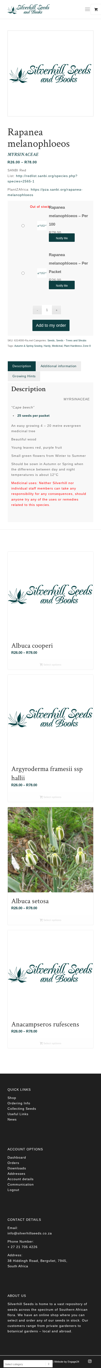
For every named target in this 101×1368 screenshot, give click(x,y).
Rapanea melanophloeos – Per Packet (68, 263)
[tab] (22, 366)
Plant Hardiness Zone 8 (77, 345)
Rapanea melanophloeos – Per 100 (68, 216)
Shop (12, 1098)
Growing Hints (24, 376)
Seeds (51, 340)
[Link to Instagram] (89, 1362)
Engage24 (73, 1361)
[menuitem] (89, 9)
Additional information (59, 366)
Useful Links (18, 1114)
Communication (21, 1184)
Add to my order (51, 325)
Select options (52, 664)
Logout (13, 1190)
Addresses (16, 1173)
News (12, 1119)
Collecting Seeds (22, 1108)
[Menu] (87, 9)
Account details (21, 1179)
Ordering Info (19, 1103)
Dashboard (17, 1157)
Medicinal (57, 345)
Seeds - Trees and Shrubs (71, 340)
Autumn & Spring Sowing (28, 345)
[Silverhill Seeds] (42, 9)
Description (21, 366)
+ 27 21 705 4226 (23, 1247)
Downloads (17, 1168)
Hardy (47, 345)
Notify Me (62, 238)
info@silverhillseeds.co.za (30, 1233)
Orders (13, 1163)
